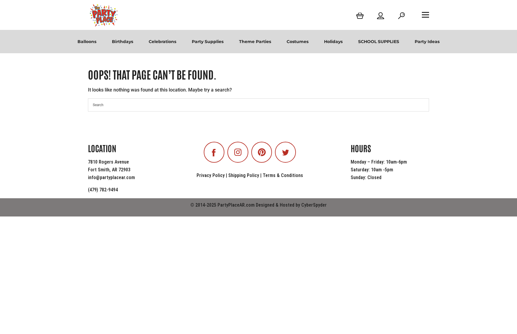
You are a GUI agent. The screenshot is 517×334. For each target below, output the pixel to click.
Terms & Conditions (283, 175)
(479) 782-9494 (103, 190)
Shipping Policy (243, 175)
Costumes (297, 41)
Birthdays (122, 41)
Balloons (86, 41)
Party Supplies (207, 41)
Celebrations (162, 41)
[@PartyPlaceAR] (214, 152)
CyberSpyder (314, 205)
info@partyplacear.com (111, 177)
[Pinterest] (262, 152)
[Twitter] (285, 152)
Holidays (333, 41)
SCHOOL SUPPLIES (378, 41)
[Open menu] (425, 14)
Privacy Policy (211, 175)
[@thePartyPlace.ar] (238, 152)
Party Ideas (427, 41)
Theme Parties (255, 41)
